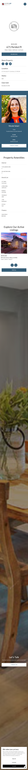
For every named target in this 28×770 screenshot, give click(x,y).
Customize (14, 762)
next (15, 265)
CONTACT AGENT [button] (14, 145)
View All (14, 270)
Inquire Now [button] (14, 54)
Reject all (14, 758)
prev (12, 265)
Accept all (14, 766)
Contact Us (14, 664)
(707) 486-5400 (14, 136)
